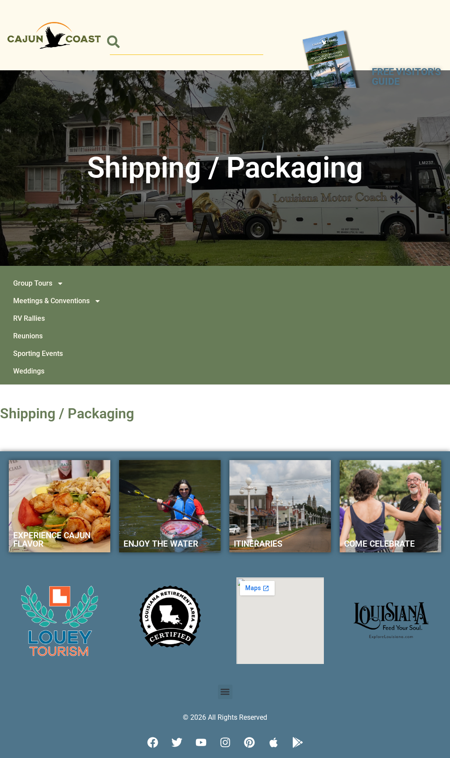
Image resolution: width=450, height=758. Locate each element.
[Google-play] (297, 743)
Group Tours (32, 283)
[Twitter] (177, 743)
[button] (113, 42)
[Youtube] (201, 743)
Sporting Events (38, 353)
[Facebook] (152, 743)
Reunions (28, 336)
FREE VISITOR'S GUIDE (406, 76)
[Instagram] (225, 743)
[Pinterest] (249, 743)
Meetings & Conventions (51, 301)
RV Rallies (29, 318)
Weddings (28, 371)
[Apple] (273, 743)
